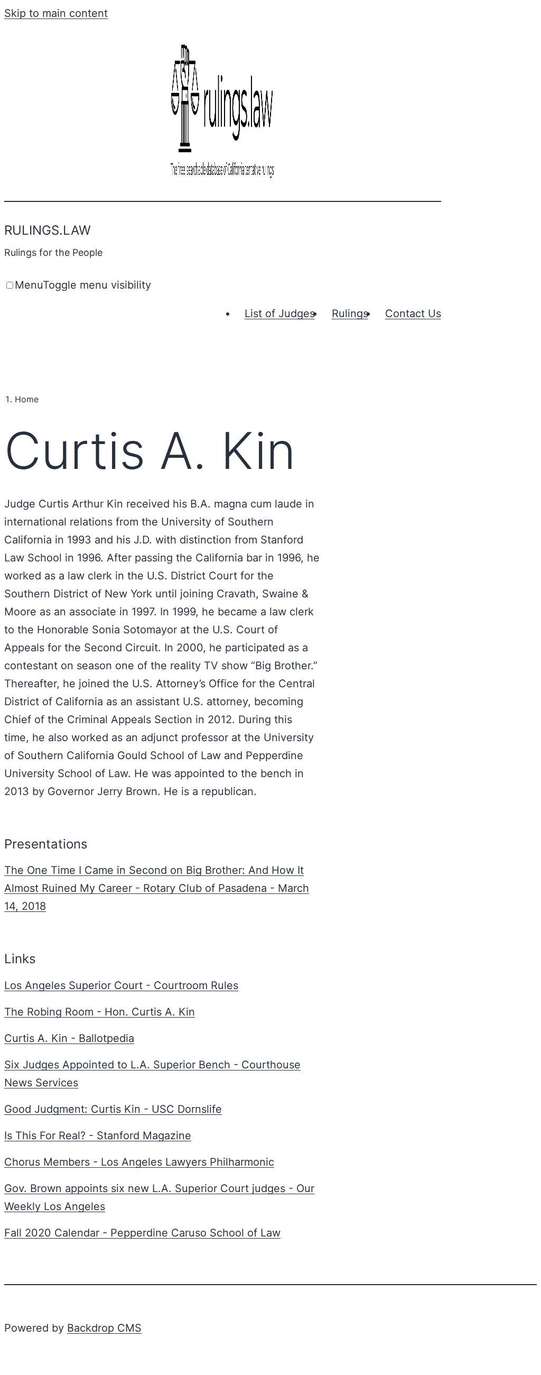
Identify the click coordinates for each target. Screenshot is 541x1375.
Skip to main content (56, 13)
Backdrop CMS (104, 1328)
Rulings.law (47, 230)
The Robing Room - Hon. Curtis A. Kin (99, 1011)
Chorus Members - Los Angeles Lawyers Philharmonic (139, 1162)
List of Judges (280, 313)
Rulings (350, 313)
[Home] (222, 179)
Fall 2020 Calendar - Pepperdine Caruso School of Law (142, 1232)
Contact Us (413, 313)
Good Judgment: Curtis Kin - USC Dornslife (113, 1109)
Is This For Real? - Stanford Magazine (97, 1135)
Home (27, 399)
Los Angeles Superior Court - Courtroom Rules (121, 985)
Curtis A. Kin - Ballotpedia (69, 1038)
